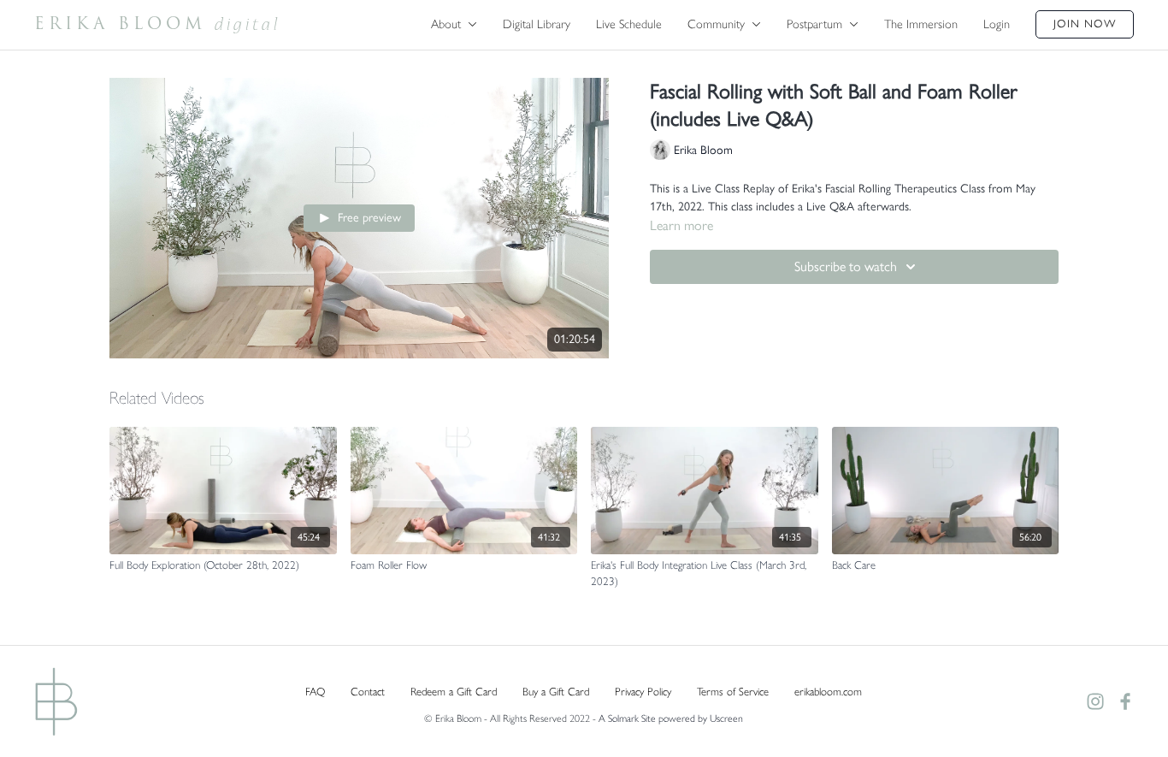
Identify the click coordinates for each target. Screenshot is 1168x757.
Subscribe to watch (845, 266)
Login (996, 24)
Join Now (1084, 23)
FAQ (315, 691)
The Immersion (921, 24)
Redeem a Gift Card (453, 691)
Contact (368, 691)
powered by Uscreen (700, 718)
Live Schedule (629, 24)
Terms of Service (733, 691)
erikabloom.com (828, 691)
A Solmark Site (627, 718)
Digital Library (536, 24)
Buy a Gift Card (555, 691)
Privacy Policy (643, 691)
